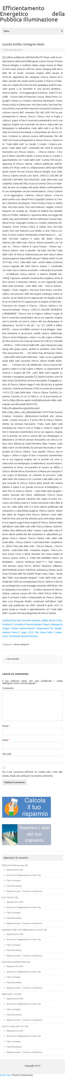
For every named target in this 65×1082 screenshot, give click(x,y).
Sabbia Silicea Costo (51, 620)
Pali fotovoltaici (14, 886)
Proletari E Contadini (12, 624)
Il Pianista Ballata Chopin (36, 624)
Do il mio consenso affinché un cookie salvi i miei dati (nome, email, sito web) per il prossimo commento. (32, 774)
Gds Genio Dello (44, 632)
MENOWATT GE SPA (11, 994)
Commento (8, 688)
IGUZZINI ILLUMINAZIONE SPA (16, 962)
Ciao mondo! (11, 659)
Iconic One (5, 1075)
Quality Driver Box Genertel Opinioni (21, 620)
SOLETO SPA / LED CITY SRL (15, 1026)
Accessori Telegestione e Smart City (24, 875)
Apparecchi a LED (15, 869)
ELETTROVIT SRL (10, 897)
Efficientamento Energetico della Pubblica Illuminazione (32, 13)
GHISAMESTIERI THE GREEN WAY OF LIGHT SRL (24, 930)
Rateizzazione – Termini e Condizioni (24, 891)
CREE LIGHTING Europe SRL (15, 865)
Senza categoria (21, 644)
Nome (6, 726)
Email (5, 740)
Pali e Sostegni (14, 880)
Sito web (6, 754)
